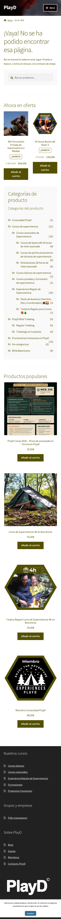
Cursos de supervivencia (25, 226)
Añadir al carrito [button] (16, 174)
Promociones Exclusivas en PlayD (30, 338)
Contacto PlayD (17, 863)
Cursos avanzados (18, 772)
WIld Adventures (21, 350)
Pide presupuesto (17, 817)
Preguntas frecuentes (20, 790)
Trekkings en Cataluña (28, 331)
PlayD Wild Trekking (23, 319)
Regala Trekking (25, 325)
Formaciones (15, 784)
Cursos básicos (16, 765)
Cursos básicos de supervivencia (33, 272)
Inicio (10, 20)
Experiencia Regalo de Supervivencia (28, 778)
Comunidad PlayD (22, 220)
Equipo (12, 851)
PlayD (10, 7)
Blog (10, 844)
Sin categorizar (20, 344)
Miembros (13, 857)
